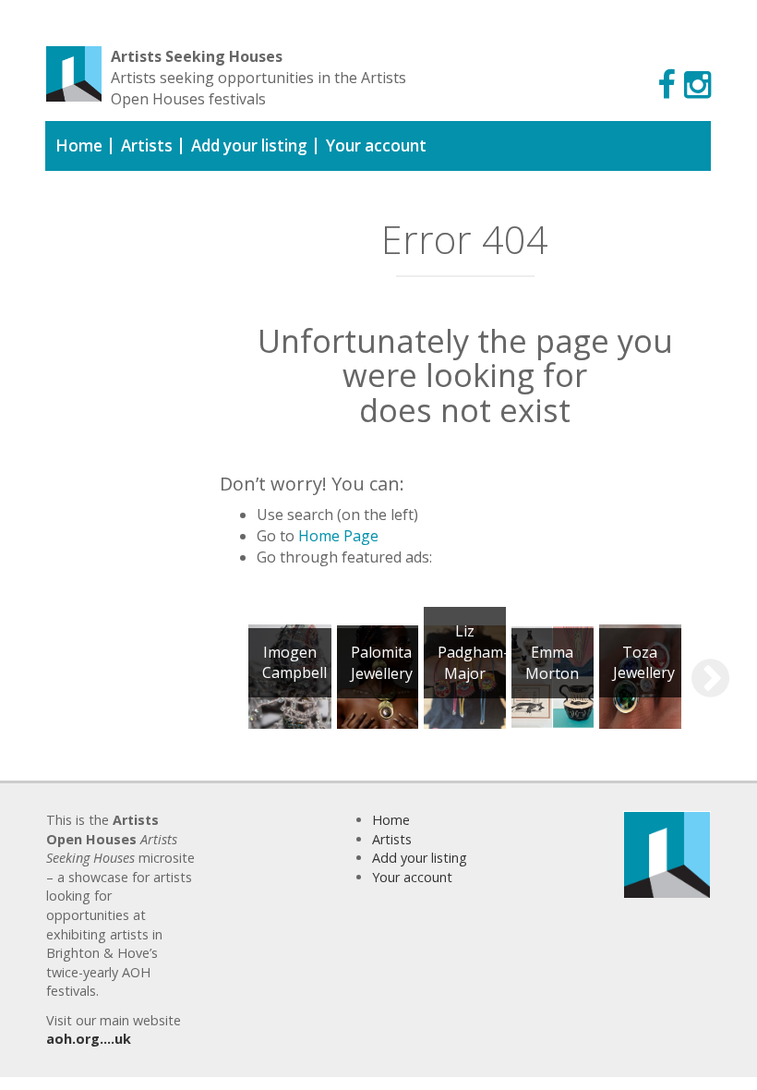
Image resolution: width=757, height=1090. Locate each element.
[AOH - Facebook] (666, 83)
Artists (147, 145)
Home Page (338, 536)
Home (78, 145)
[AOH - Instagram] (697, 83)
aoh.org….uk (88, 1039)
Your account (376, 145)
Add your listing (249, 145)
